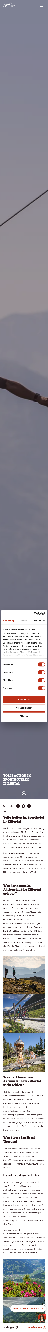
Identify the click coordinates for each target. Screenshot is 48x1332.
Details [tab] (23, 621)
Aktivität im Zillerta (19, 864)
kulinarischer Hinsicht (15, 1096)
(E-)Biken (32, 908)
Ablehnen (24, 716)
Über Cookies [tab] (39, 621)
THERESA (22, 938)
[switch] (41, 672)
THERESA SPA (12, 1099)
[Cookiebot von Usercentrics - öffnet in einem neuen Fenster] (34, 613)
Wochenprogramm (18, 1160)
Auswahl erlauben (24, 708)
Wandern (23, 908)
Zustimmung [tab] (8, 621)
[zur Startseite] (9, 4)
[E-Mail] (23, 806)
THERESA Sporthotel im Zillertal (26, 847)
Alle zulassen (24, 699)
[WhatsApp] (18, 806)
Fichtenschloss (28, 935)
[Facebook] (29, 806)
